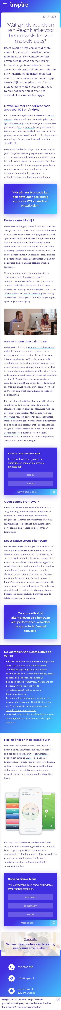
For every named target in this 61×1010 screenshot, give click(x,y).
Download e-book (27, 491)
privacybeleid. (34, 1007)
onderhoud (10, 294)
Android (29, 127)
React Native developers (41, 348)
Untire (29, 758)
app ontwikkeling (13, 124)
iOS (19, 127)
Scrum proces (11, 433)
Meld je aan (27, 922)
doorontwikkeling (32, 294)
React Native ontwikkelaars (33, 754)
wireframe (9, 417)
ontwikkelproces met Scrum (21, 710)
